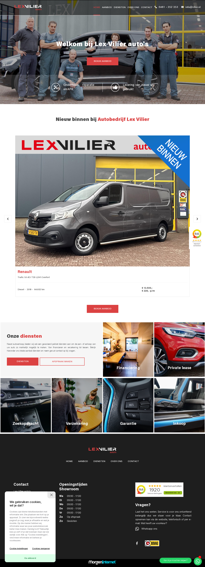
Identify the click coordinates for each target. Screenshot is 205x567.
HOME (96, 7)
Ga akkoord (30, 558)
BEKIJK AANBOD (102, 61)
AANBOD (107, 7)
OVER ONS (133, 7)
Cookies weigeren (41, 548)
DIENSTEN (120, 7)
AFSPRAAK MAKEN (62, 362)
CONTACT (146, 7)
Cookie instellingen (19, 548)
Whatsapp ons (149, 529)
